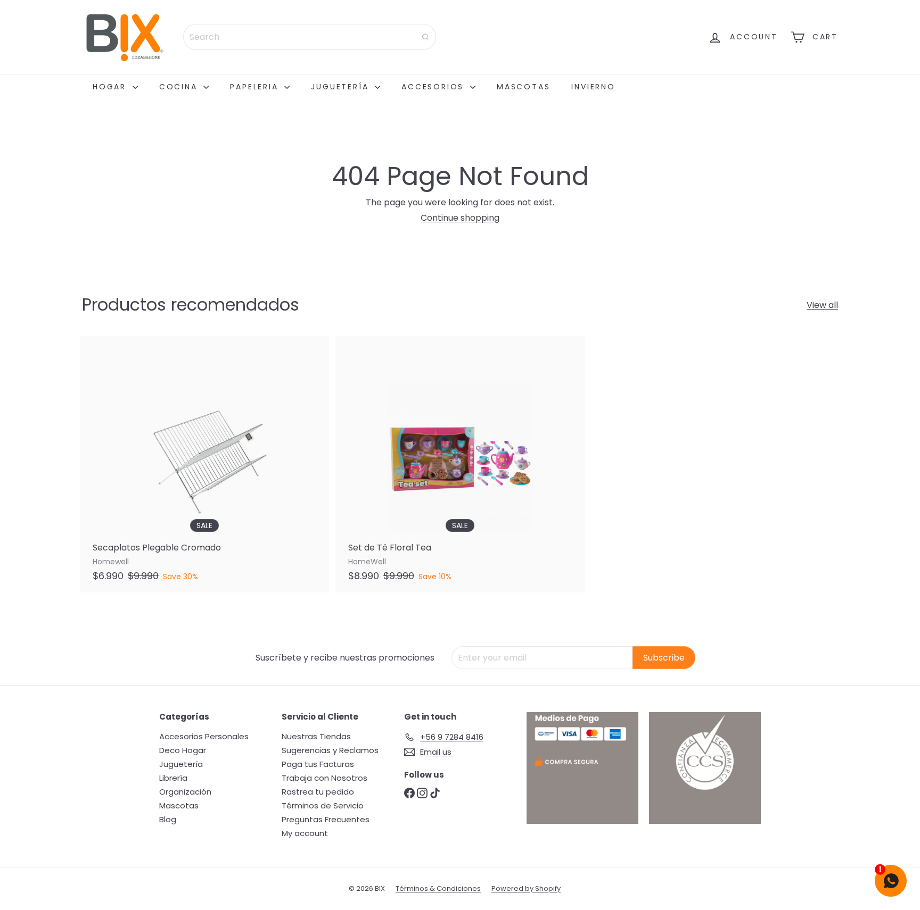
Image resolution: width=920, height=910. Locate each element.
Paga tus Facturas (318, 764)
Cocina (180, 86)
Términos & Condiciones (438, 888)
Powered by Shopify (526, 888)
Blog (167, 819)
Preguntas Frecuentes (325, 819)
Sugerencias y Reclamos (330, 750)
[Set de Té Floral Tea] (460, 464)
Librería (173, 777)
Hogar (111, 86)
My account (305, 833)
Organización (185, 791)
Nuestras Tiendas (316, 736)
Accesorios (434, 86)
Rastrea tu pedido (318, 791)
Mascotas (523, 86)
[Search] (425, 37)
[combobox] (309, 37)
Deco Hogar (182, 750)
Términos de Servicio (323, 805)
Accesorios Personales (204, 736)
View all (822, 305)
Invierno (593, 86)
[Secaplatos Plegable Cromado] (204, 464)
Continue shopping (460, 218)
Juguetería (341, 86)
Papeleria (256, 86)
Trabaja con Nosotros (324, 777)
